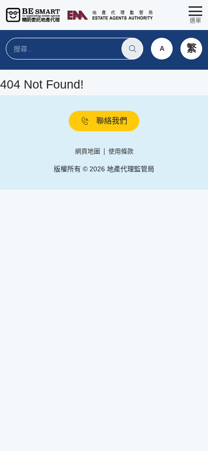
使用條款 (121, 151)
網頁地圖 (87, 151)
